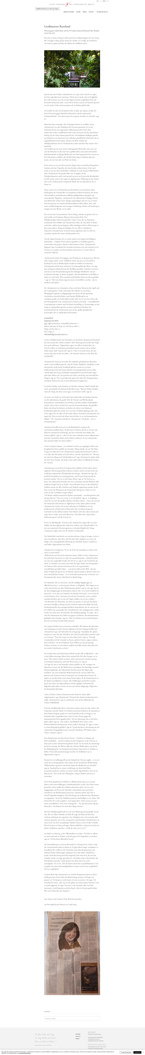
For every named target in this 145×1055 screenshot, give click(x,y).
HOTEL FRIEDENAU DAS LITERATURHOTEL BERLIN (72, 4)
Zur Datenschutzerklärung (24, 1053)
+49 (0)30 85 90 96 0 (94, 1039)
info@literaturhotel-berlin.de (95, 1041)
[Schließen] (143, 1052)
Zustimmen (137, 1052)
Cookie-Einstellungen (126, 1052)
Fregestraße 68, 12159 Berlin (95, 1037)
